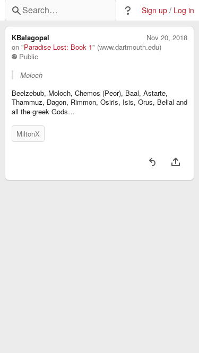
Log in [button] (184, 10)
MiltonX (28, 133)
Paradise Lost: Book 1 (58, 47)
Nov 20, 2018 (166, 37)
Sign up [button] (154, 10)
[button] (128, 10)
